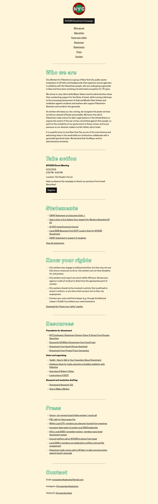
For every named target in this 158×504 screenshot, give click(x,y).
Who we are (79, 28)
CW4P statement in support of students (67, 238)
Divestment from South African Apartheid (68, 347)
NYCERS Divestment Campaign (79, 21)
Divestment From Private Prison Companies (69, 351)
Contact (79, 57)
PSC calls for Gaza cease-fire (62, 420)
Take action (79, 33)
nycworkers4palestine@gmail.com (68, 480)
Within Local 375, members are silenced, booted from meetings (78, 424)
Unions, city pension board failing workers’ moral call (73, 416)
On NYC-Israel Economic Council (63, 227)
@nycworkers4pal (63, 493)
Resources (79, 43)
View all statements (55, 243)
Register (51, 190)
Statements (79, 47)
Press (79, 52)
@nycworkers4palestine (67, 486)
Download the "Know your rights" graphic (64, 307)
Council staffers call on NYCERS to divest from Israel (73, 439)
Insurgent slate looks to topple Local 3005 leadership (73, 428)
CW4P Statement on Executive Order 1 (67, 216)
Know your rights (79, 38)
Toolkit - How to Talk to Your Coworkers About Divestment (75, 360)
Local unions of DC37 (59, 376)
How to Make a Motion (59, 389)
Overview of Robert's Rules (61, 371)
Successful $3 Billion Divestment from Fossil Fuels (72, 343)
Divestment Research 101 (61, 385)
